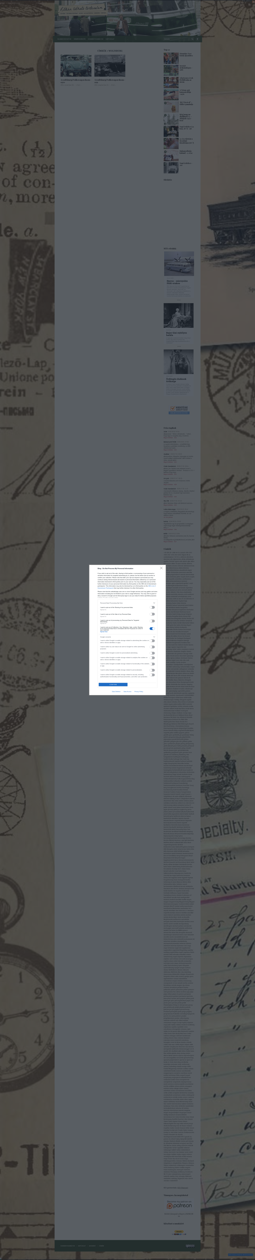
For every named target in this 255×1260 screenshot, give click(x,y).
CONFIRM (113, 684)
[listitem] (127, 603)
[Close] (162, 569)
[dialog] (127, 630)
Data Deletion (116, 691)
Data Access (127, 691)
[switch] (152, 607)
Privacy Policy (138, 691)
